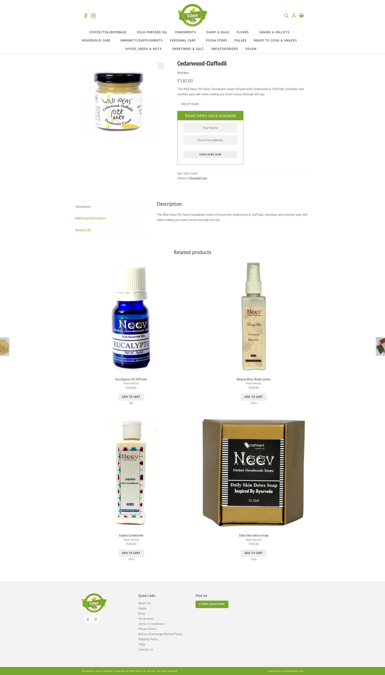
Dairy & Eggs (218, 32)
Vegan (250, 49)
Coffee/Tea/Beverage (108, 32)
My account (146, 618)
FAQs (142, 644)
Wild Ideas (183, 73)
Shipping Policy (148, 639)
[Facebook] (87, 619)
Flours (243, 32)
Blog (141, 613)
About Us (144, 603)
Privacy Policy (147, 629)
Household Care (96, 40)
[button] (161, 66)
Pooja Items (216, 40)
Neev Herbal (131, 383)
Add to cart (131, 397)
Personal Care (183, 40)
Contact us (145, 649)
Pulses (240, 40)
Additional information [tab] (90, 218)
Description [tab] (82, 206)
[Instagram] (95, 619)
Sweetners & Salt (188, 49)
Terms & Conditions (151, 624)
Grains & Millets (274, 32)
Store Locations (212, 604)
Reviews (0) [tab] (82, 230)
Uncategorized (224, 49)
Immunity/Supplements (142, 40)
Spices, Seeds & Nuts (143, 49)
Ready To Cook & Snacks (275, 40)
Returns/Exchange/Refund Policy (160, 634)
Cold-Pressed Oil (152, 32)
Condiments (185, 32)
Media (142, 608)
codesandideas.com (293, 670)
